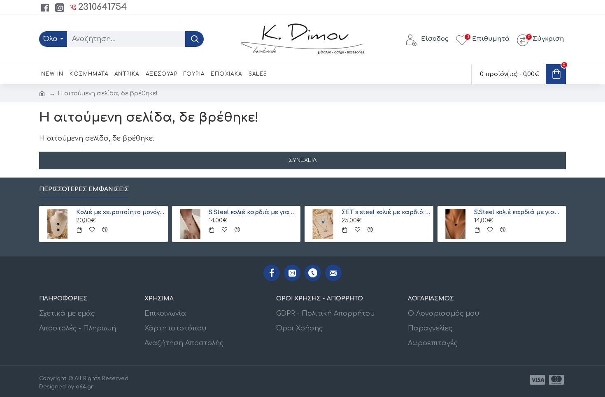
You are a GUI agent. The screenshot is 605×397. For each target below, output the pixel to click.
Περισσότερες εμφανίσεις (84, 189)
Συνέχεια (302, 160)
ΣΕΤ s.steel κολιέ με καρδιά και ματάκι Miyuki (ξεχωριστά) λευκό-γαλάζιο (386, 212)
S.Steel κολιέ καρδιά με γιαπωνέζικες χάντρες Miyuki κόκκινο (253, 212)
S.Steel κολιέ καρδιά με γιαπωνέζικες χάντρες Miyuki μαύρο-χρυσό (518, 212)
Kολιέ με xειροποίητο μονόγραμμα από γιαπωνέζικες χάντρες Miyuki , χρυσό (120, 212)
